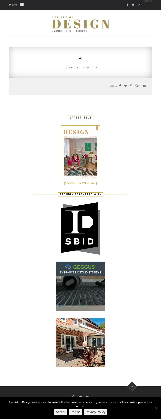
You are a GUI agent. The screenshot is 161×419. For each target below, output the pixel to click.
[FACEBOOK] (127, 1)
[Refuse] (156, 408)
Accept (60, 412)
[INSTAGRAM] (139, 1)
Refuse (75, 412)
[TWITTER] (133, 1)
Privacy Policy (95, 412)
